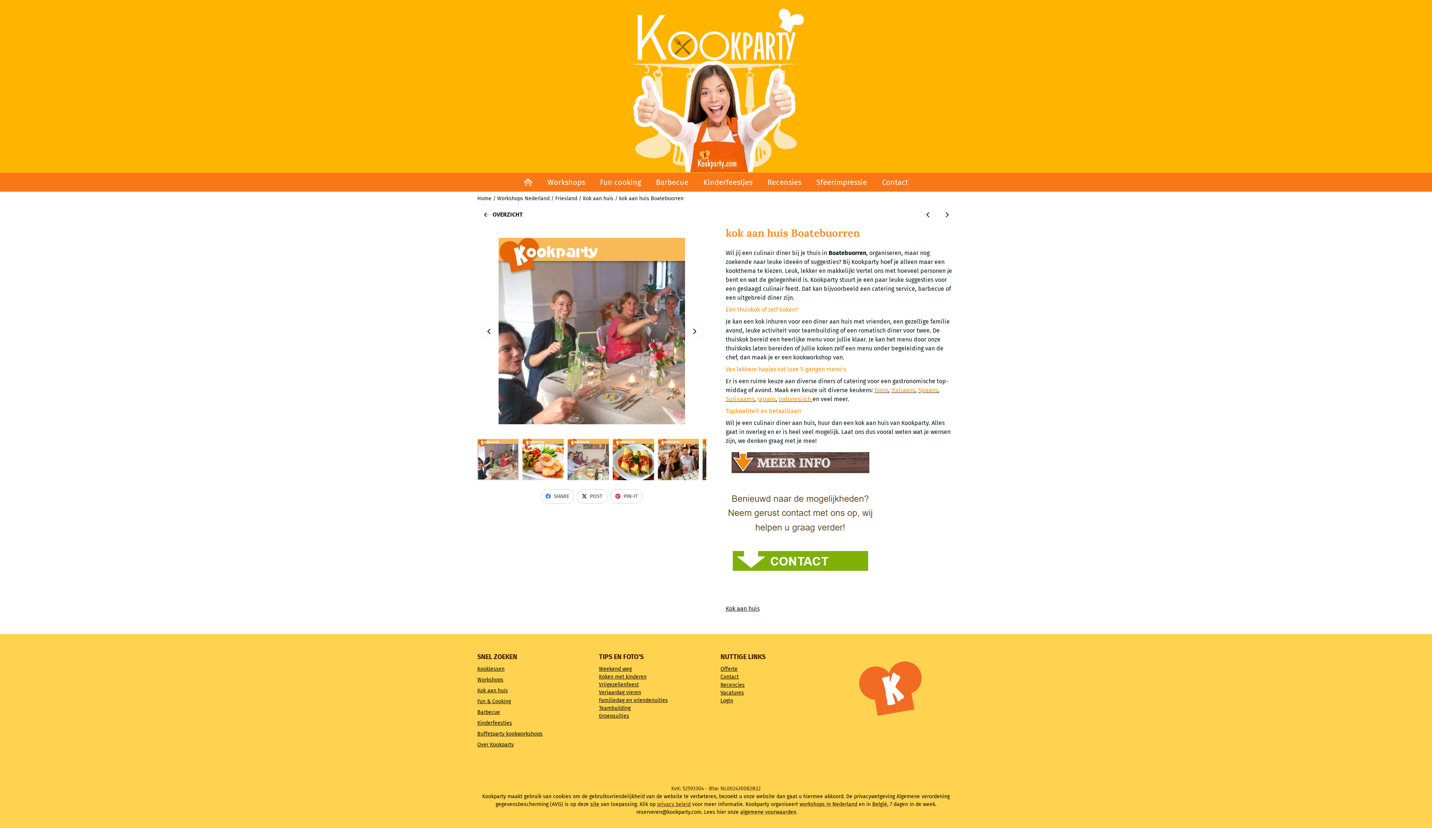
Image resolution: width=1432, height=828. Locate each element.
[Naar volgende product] (947, 215)
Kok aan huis (743, 608)
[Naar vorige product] (928, 215)
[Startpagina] (528, 182)
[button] (694, 331)
